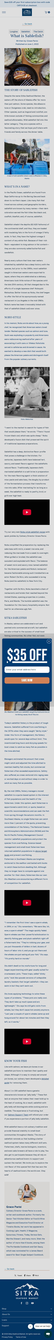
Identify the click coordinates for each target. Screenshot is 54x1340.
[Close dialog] (49, 641)
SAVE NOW (27, 680)
